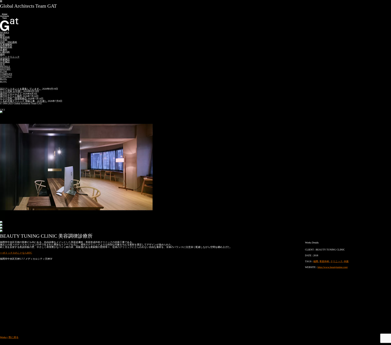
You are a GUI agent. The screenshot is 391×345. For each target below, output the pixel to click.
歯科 (2, 54)
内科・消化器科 (8, 42)
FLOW (3, 71)
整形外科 (5, 37)
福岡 (315, 261)
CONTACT (6, 76)
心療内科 (5, 52)
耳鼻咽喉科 (6, 44)
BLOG (3, 79)
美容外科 (324, 261)
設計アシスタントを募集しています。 (21, 89)
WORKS (4, 32)
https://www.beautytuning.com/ (333, 267)
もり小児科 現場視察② (13, 98)
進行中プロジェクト (11, 93)
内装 (346, 261)
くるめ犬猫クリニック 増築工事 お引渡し (23, 101)
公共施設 (5, 61)
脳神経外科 (6, 47)
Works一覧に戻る (9, 337)
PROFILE (5, 66)
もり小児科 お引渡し (11, 91)
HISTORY (5, 69)
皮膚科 (3, 49)
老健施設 (5, 59)
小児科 (3, 39)
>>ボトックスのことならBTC (16, 253)
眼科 (2, 35)
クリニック (336, 261)
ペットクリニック (10, 57)
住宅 (2, 64)
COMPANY (6, 74)
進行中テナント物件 (11, 96)
